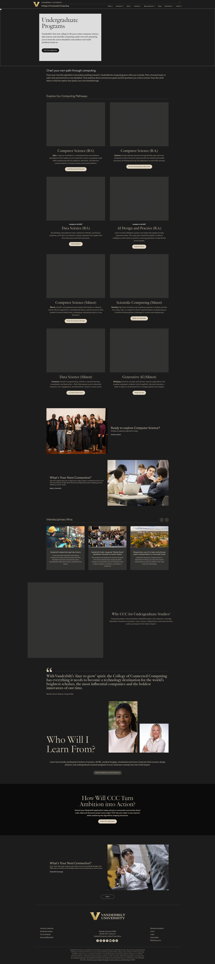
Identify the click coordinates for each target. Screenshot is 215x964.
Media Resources (155, 940)
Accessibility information (78, 958)
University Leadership (46, 928)
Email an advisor (116, 434)
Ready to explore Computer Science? (135, 428)
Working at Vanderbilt (157, 928)
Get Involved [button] (168, 6)
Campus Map (154, 937)
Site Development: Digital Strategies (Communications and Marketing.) (108, 960)
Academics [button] (119, 6)
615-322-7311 (104, 934)
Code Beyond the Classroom (75, 169)
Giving (160, 6)
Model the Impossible (139, 318)
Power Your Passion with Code (76, 321)
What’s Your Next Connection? (70, 477)
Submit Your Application (107, 821)
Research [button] (136, 6)
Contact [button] (178, 6)
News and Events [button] (148, 6)
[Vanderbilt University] (107, 916)
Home (107, 896)
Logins (152, 934)
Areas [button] (128, 6)
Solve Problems (76, 244)
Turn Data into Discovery (76, 393)
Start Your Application (50, 50)
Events (152, 931)
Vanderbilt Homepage (56, 872)
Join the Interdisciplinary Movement (139, 166)
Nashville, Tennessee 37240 (107, 931)
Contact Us (112, 934)
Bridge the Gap (139, 393)
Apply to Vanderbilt (55, 488)
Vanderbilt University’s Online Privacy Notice (107, 936)
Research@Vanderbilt (46, 937)
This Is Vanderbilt (45, 934)
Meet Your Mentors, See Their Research (107, 773)
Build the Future (139, 246)
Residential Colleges (46, 931)
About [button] (109, 6)
